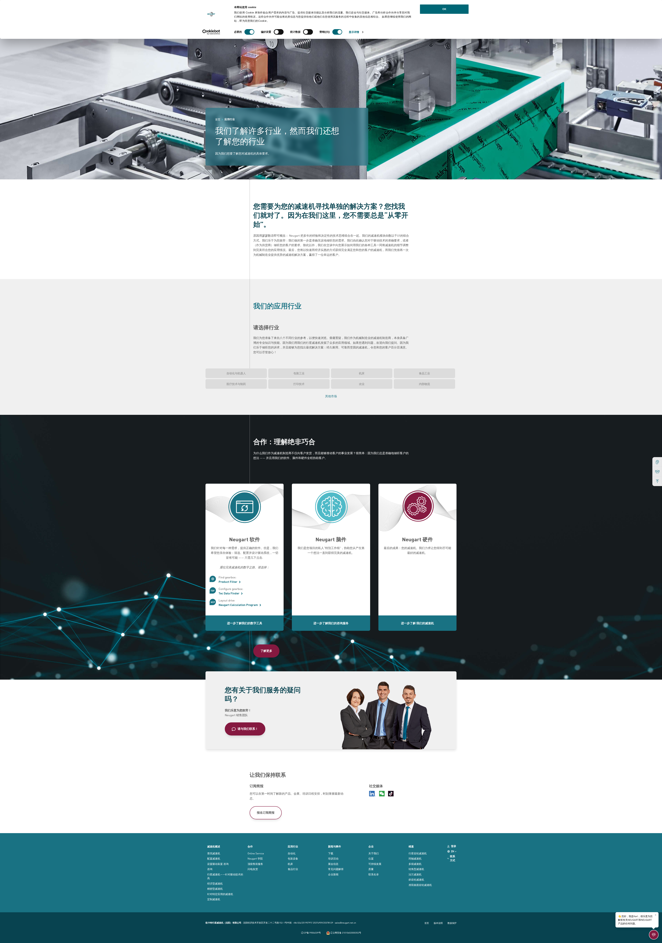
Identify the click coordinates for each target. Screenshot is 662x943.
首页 (426, 923)
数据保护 (452, 923)
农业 (361, 384)
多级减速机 (415, 864)
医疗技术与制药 (236, 384)
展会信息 (333, 864)
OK (444, 9)
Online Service (256, 853)
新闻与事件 (334, 846)
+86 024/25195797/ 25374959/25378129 (313, 922)
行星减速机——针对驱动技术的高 (225, 876)
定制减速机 (213, 899)
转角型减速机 (416, 869)
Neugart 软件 (244, 539)
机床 (361, 373)
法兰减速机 (415, 874)
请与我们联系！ (248, 728)
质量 (371, 869)
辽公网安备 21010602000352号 (345, 932)
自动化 (291, 853)
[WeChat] (382, 793)
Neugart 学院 (255, 858)
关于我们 (373, 853)
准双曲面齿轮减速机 (420, 885)
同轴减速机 (415, 858)
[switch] (279, 32)
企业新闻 (333, 874)
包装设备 (293, 858)
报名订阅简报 (265, 812)
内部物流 (424, 384)
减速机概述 (213, 846)
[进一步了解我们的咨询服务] (331, 508)
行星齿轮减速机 (418, 853)
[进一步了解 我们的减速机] (417, 508)
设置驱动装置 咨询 (218, 864)
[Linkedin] (372, 793)
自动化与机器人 (236, 373)
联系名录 (373, 874)
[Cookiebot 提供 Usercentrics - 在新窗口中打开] (211, 32)
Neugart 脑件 (330, 539)
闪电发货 (253, 869)
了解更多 (266, 651)
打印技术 (298, 384)
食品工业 (424, 373)
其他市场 (331, 396)
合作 (250, 846)
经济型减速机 (215, 883)
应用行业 (293, 846)
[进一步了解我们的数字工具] (244, 508)
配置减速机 (213, 858)
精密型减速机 (215, 888)
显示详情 (354, 32)
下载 (330, 853)
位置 (371, 858)
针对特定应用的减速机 (220, 894)
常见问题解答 (336, 869)
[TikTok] (391, 793)
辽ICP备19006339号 (311, 932)
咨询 (209, 869)
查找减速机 (213, 853)
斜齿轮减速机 (416, 879)
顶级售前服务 (255, 864)
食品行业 (293, 869)
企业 (371, 846)
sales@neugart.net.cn (345, 922)
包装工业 (298, 373)
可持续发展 (374, 864)
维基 (411, 846)
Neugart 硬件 (417, 539)
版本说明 (438, 923)
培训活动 (333, 858)
